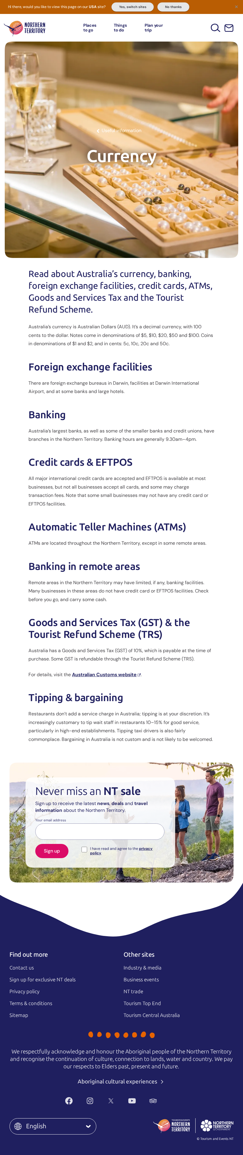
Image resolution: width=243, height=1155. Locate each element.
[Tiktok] (174, 1101)
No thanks (173, 7)
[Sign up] (229, 28)
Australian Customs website (104, 674)
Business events (141, 980)
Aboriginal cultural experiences (118, 1081)
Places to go (89, 27)
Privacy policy (24, 991)
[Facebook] (69, 1101)
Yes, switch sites (132, 7)
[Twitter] (111, 1101)
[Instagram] (90, 1101)
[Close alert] (236, 6)
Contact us (21, 968)
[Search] (215, 27)
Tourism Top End (142, 1003)
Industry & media (143, 968)
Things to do (120, 27)
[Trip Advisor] (153, 1101)
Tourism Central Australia (152, 1015)
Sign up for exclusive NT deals (42, 980)
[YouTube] (132, 1101)
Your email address (50, 820)
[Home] (24, 28)
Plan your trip (154, 27)
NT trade (133, 991)
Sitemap (18, 1015)
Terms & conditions (30, 1003)
